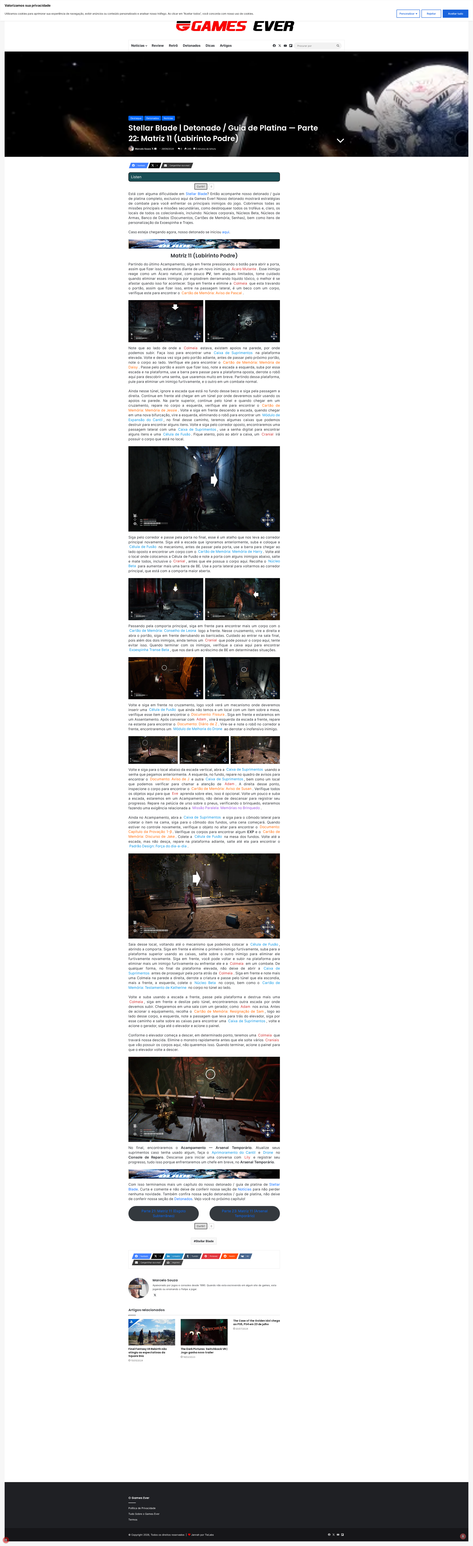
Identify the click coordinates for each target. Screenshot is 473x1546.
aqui (225, 232)
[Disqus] (204, 1422)
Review (158, 45)
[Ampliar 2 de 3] (224, 741)
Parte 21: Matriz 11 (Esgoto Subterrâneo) (164, 1213)
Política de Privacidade (142, 1508)
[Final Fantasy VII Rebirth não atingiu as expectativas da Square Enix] (151, 1332)
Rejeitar (431, 13)
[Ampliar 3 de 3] (275, 741)
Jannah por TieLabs (202, 1534)
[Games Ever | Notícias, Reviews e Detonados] (215, 26)
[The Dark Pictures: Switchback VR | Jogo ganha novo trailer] (204, 1332)
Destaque (136, 118)
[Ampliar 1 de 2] (198, 305)
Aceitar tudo (455, 13)
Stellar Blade (196, 194)
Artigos (226, 45)
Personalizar (406, 13)
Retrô (173, 45)
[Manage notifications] (463, 1536)
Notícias (137, 45)
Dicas (210, 45)
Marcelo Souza (143, 148)
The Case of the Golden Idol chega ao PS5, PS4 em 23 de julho (256, 1322)
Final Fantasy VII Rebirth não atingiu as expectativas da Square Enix (147, 1352)
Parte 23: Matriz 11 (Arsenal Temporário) (245, 1213)
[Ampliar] (275, 451)
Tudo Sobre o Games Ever (143, 1513)
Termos (132, 1519)
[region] (236, 10)
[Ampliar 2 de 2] (275, 305)
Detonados (191, 45)
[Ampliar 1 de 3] (173, 741)
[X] (155, 1295)
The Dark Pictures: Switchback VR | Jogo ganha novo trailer (204, 1350)
